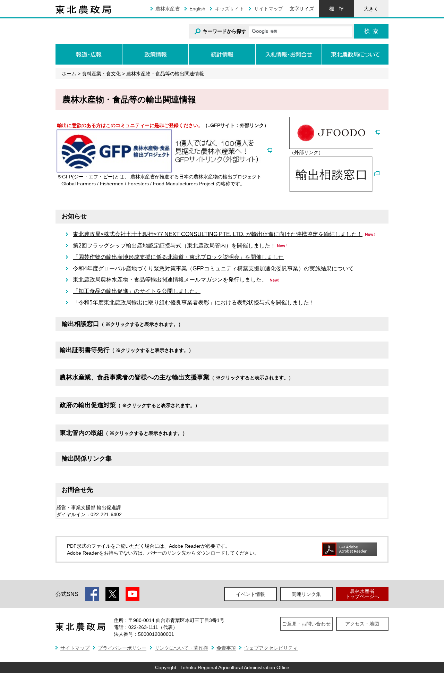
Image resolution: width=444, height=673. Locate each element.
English (197, 8)
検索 (371, 31)
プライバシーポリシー (122, 648)
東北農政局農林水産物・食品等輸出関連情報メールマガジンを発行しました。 (170, 280)
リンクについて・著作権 (181, 648)
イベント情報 (250, 594)
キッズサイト (229, 8)
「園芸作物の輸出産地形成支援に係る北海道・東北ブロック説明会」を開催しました (178, 257)
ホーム (69, 73)
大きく (371, 8)
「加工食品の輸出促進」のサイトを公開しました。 (136, 291)
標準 (336, 8)
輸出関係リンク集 (87, 458)
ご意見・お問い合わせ (306, 623)
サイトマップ (268, 8)
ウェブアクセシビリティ (271, 648)
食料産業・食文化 (101, 73)
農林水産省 (167, 8)
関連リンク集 (306, 594)
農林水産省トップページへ (362, 593)
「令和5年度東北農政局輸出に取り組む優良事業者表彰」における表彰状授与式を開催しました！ (194, 302)
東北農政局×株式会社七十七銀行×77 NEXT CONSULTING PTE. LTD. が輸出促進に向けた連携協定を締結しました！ (217, 234)
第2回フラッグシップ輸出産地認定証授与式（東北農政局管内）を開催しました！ (174, 246)
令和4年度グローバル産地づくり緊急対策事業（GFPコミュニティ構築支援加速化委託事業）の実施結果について (213, 268)
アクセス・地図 (362, 623)
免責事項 (226, 648)
